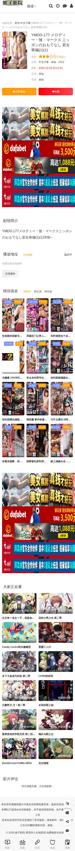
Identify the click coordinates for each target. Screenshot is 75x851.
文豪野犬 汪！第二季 (13, 705)
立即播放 (20, 91)
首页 (17, 23)
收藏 (56, 91)
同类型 (27, 291)
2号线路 (27, 254)
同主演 (37, 291)
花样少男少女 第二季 (50, 617)
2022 (61, 62)
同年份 (48, 291)
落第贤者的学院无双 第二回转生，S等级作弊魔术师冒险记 (34, 734)
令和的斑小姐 (46, 705)
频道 (30, 6)
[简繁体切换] (67, 803)
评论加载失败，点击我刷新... (38, 786)
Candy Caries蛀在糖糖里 (16, 647)
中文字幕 (25, 23)
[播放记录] (58, 5)
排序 (69, 254)
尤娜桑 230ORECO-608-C (17, 377)
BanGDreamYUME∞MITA (17, 763)
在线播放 (10, 273)
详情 (46, 237)
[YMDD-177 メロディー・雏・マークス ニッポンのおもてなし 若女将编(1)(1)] (14, 50)
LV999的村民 (46, 676)
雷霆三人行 (45, 647)
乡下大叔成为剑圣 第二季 (16, 676)
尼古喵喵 (44, 763)
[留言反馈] (65, 5)
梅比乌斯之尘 (46, 734)
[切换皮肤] (67, 812)
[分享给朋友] (67, 821)
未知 (53, 62)
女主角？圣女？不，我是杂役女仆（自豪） (26, 617)
